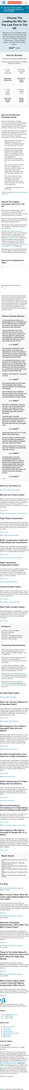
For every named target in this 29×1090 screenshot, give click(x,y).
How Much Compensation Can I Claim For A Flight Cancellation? (14, 755)
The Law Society (6, 685)
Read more (3, 913)
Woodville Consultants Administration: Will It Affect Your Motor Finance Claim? (14, 924)
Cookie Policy (7, 1030)
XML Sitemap (6, 1036)
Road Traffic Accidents (13, 238)
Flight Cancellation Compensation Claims (9, 563)
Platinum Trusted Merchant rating (17, 673)
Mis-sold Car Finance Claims (12, 494)
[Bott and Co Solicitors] (3, 2)
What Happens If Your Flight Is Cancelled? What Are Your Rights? (13, 728)
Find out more (4, 510)
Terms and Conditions (9, 1026)
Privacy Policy (7, 1028)
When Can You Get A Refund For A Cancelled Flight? (14, 703)
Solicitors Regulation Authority (12, 682)
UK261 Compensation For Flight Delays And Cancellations (13, 782)
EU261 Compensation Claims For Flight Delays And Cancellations (14, 541)
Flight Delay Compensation (14, 231)
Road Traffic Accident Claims (12, 607)
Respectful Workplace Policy (11, 1033)
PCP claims (11, 246)
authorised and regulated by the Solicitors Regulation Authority (13, 1062)
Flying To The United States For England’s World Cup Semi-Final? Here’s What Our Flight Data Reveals (14, 955)
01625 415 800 (9, 1016)
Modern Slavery (7, 1035)
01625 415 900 (9, 1018)
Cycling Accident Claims (10, 586)
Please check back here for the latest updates (14, 10)
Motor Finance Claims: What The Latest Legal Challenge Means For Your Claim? (14, 896)
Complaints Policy (8, 1031)
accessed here (4, 1067)
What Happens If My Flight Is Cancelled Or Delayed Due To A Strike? (13, 832)
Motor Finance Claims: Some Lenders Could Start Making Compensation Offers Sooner (12, 982)
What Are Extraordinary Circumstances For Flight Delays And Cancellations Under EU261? (14, 807)
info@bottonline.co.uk (11, 1015)
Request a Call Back (14, 2)
